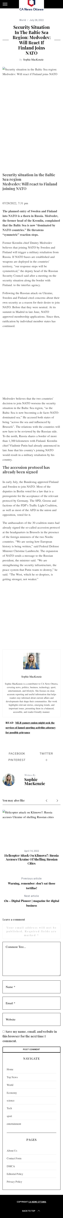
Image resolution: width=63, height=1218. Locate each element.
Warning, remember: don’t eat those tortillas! (31, 883)
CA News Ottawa (37, 1202)
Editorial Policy (15, 1174)
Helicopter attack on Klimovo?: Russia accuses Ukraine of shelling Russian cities (31, 859)
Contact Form (14, 1158)
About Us (12, 1150)
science (10, 1100)
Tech (9, 1108)
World (22, 20)
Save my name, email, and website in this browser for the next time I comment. (30, 1036)
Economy (12, 1092)
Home (10, 1069)
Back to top (28, 1211)
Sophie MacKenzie (33, 59)
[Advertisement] (31, 137)
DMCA (11, 1166)
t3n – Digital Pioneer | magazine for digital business (31, 901)
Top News (12, 1077)
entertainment (14, 1123)
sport (9, 1116)
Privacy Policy (14, 1181)
